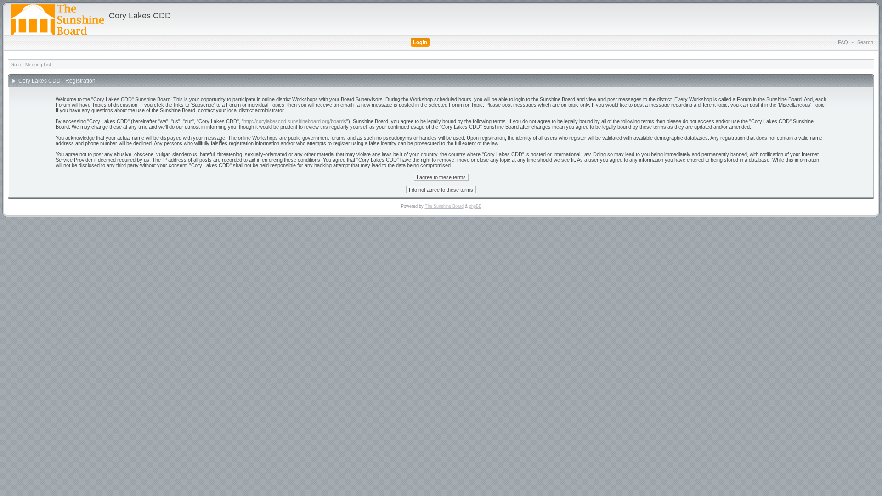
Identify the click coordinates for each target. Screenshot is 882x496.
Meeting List (38, 64)
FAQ (843, 42)
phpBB (475, 206)
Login (420, 42)
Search (865, 42)
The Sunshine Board (444, 206)
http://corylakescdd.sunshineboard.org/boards (294, 121)
